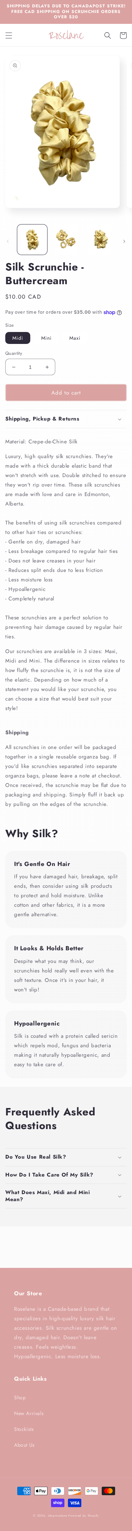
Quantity (13, 353)
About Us (24, 1444)
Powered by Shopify (83, 1515)
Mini (46, 337)
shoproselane (57, 1515)
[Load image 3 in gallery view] (99, 239)
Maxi (75, 337)
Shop (20, 1397)
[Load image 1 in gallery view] (32, 239)
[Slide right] (124, 241)
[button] (9, 35)
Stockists (24, 1429)
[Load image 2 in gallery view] (66, 239)
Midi (17, 337)
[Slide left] (7, 241)
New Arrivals (29, 1413)
